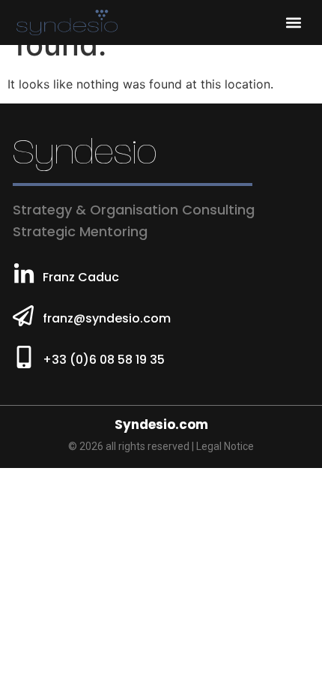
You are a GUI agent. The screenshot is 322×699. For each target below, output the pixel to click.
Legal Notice (225, 446)
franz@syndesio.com (107, 318)
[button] (293, 22)
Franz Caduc (81, 277)
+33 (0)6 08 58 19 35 (104, 359)
